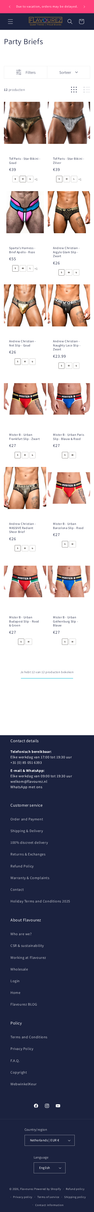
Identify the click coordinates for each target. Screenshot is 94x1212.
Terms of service (48, 1197)
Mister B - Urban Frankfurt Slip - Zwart (24, 437)
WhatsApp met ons (26, 787)
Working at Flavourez (28, 957)
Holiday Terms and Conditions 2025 (40, 901)
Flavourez (26, 1189)
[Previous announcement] (9, 6)
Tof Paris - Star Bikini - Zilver (68, 161)
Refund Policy (22, 866)
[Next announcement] (84, 6)
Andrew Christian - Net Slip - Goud (22, 343)
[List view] (87, 90)
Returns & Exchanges (27, 854)
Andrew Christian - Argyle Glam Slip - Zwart (66, 252)
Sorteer (65, 72)
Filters (31, 72)
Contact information (49, 1205)
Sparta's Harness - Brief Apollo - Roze (22, 250)
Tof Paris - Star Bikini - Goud (24, 161)
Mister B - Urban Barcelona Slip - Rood (68, 526)
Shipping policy (75, 1197)
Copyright (18, 1072)
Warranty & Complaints (30, 877)
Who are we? (21, 934)
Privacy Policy (21, 1048)
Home (15, 992)
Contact (17, 889)
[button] (10, 21)
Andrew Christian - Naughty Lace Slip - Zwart (66, 345)
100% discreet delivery (29, 842)
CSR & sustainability (27, 945)
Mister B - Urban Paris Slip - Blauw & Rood (68, 437)
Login (15, 981)
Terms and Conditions (29, 1037)
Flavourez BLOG (23, 1004)
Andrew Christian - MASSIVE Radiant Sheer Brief (22, 528)
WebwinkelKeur (23, 1084)
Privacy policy (22, 1197)
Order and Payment (26, 819)
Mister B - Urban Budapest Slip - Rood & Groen (24, 621)
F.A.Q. (15, 1060)
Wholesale (19, 969)
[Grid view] (74, 90)
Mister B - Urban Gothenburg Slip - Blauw (65, 621)
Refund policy (75, 1189)
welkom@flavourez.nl (28, 781)
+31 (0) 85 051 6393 (26, 762)
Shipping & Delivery (26, 830)
